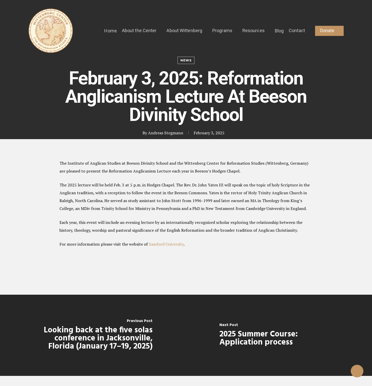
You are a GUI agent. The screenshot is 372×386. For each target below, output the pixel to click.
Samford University (166, 244)
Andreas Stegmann (165, 133)
